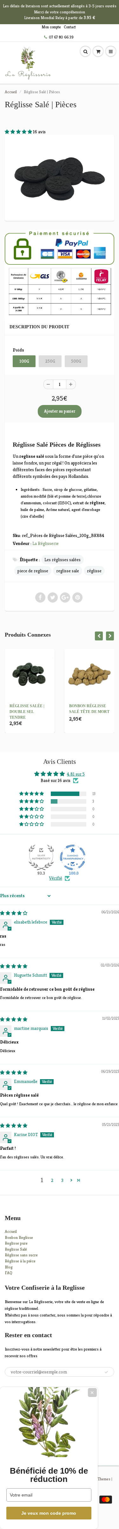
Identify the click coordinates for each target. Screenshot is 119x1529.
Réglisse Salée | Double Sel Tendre (27, 712)
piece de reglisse (32, 571)
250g (50, 361)
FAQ (8, 1272)
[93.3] (41, 857)
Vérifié (55, 878)
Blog (9, 1267)
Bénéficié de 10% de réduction (49, 1475)
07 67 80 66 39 (61, 37)
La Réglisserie (45, 543)
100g (24, 361)
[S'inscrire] (106, 1372)
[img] (13, 913)
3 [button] (62, 1180)
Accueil (11, 91)
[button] (19, 132)
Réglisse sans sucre (21, 1255)
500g (76, 361)
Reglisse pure (16, 1243)
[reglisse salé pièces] (59, 177)
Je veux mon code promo (48, 1513)
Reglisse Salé (16, 1249)
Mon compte (51, 26)
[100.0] (72, 857)
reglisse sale (67, 571)
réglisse (94, 571)
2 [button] (52, 1180)
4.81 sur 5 (76, 774)
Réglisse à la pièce (20, 1261)
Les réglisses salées (62, 559)
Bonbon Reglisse (19, 1237)
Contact (70, 26)
